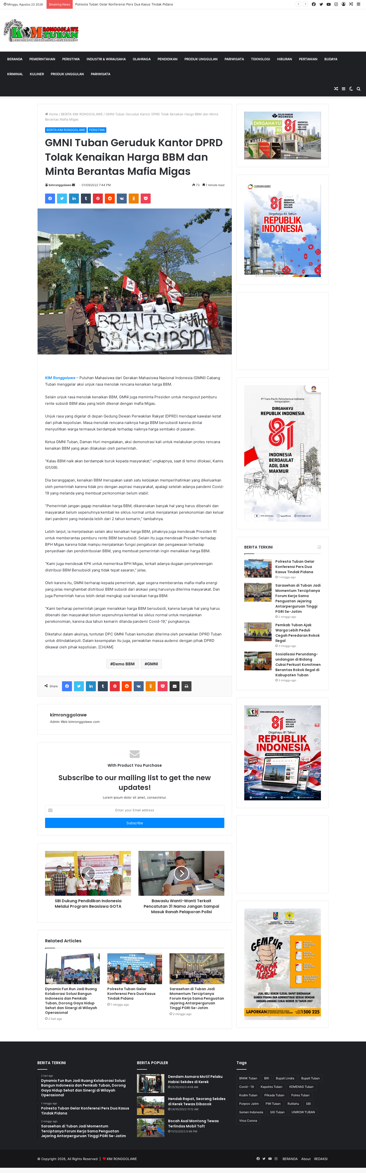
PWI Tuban (273, 1103)
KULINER (37, 74)
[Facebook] (50, 199)
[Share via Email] (175, 686)
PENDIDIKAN (168, 59)
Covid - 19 (246, 1087)
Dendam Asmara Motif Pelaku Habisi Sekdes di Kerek (195, 1079)
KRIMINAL (15, 74)
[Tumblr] (86, 199)
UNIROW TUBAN (303, 1112)
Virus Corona (248, 1120)
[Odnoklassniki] (134, 199)
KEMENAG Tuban (301, 1087)
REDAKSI (320, 1159)
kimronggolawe (60, 185)
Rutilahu (293, 1103)
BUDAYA (330, 59)
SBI (308, 1103)
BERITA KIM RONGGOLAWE (82, 114)
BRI (266, 1078)
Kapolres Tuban (271, 1087)
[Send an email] (73, 185)
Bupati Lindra (285, 1078)
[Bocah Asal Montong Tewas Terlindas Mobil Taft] (150, 1127)
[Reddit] (110, 199)
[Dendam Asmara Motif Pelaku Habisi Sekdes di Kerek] (150, 1083)
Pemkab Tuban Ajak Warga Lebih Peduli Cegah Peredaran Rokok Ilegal (297, 632)
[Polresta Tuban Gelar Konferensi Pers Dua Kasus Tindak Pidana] (134, 968)
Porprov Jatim (249, 1103)
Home (53, 114)
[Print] (186, 686)
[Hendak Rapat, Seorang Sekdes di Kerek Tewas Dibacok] (150, 1105)
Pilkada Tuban (274, 1095)
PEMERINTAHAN (42, 59)
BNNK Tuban (248, 1078)
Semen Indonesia (251, 1112)
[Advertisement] (282, 331)
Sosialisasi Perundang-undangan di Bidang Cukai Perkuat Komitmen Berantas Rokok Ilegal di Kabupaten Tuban (298, 665)
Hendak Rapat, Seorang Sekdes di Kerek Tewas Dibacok (197, 1101)
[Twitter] (62, 199)
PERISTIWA (71, 59)
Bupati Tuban (310, 1078)
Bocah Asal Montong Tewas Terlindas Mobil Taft (193, 1123)
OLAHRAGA (142, 59)
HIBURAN (284, 59)
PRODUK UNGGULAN (201, 59)
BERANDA (14, 59)
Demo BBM (124, 663)
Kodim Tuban (248, 1095)
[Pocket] (146, 199)
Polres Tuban (300, 1095)
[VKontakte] (122, 199)
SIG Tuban (277, 1112)
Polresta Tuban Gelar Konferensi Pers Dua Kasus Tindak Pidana (124, 4)
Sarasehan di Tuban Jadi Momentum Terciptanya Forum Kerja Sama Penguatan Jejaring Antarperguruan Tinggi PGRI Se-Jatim (197, 998)
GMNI (152, 663)
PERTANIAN (308, 59)
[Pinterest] (98, 199)
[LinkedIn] (74, 199)
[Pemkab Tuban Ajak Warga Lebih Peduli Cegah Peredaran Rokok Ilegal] (258, 631)
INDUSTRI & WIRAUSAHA (106, 59)
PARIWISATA (234, 59)
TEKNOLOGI (260, 59)
